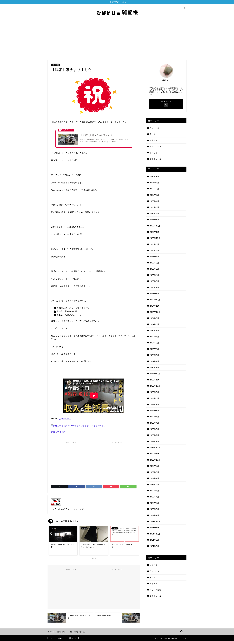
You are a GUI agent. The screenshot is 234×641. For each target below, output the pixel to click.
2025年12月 (155, 226)
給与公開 (153, 153)
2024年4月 (154, 349)
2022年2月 (154, 509)
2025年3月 (154, 281)
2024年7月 (154, 330)
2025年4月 (154, 275)
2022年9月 (154, 466)
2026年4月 (154, 201)
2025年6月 (154, 263)
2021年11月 (155, 528)
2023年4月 (154, 423)
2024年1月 (154, 367)
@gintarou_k (65, 419)
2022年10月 (155, 460)
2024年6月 (154, 337)
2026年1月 (154, 220)
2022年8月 (154, 472)
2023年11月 (155, 380)
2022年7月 (154, 478)
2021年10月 (155, 534)
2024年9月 (154, 318)
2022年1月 (154, 515)
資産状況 (153, 140)
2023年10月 (155, 386)
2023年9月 (154, 392)
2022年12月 (155, 447)
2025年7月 (154, 257)
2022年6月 (154, 484)
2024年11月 (155, 306)
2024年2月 (154, 361)
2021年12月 (155, 521)
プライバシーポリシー (56, 638)
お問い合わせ (72, 638)
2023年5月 (154, 417)
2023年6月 (154, 411)
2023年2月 (154, 435)
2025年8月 (154, 250)
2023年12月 (155, 374)
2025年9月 (154, 244)
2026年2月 (154, 213)
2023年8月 (154, 398)
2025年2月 (154, 287)
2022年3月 (154, 503)
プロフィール (155, 159)
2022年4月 (154, 497)
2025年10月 (155, 238)
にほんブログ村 (58, 432)
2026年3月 (154, 207)
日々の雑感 (55, 65)
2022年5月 (154, 491)
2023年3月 (154, 429)
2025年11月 (155, 232)
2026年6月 (154, 189)
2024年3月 (154, 355)
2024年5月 (154, 343)
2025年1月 (154, 294)
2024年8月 (154, 324)
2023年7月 (154, 404)
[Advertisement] (117, 39)
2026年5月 (154, 195)
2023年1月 (154, 441)
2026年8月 (154, 176)
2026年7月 (154, 183)
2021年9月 (154, 540)
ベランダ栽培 (155, 146)
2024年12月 (155, 300)
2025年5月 (154, 269)
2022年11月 (155, 454)
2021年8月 (154, 546)
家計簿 (153, 134)
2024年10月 (155, 312)
